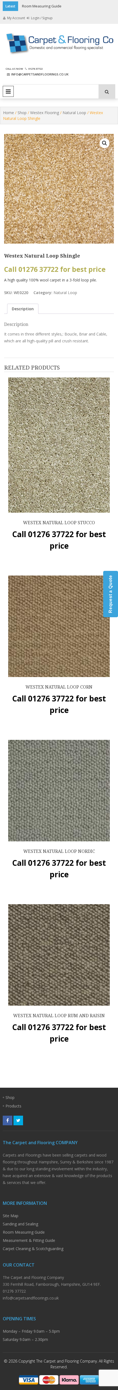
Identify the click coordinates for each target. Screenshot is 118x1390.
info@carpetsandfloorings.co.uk (40, 74)
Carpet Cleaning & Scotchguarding (33, 1248)
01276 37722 (35, 69)
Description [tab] (23, 308)
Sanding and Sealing (20, 1224)
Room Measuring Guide (41, 6)
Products (13, 1106)
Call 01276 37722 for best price (55, 269)
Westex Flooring (44, 112)
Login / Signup (41, 18)
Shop (22, 112)
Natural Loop (74, 112)
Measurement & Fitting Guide (29, 1240)
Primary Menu (8, 91)
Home (8, 112)
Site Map (10, 1215)
